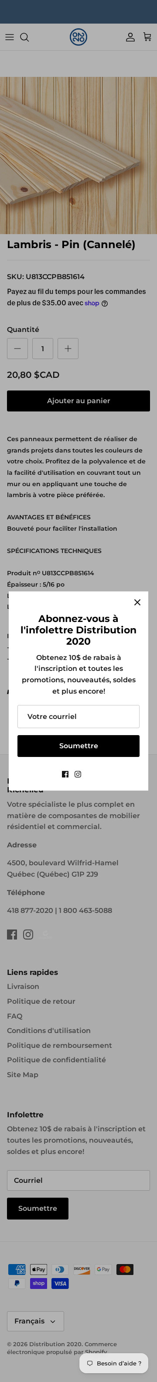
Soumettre (78, 746)
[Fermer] (137, 602)
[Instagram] (78, 774)
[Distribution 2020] (91, 774)
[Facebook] (65, 774)
